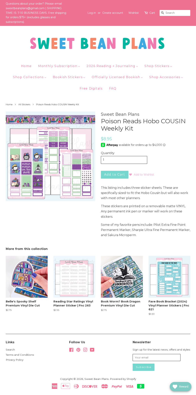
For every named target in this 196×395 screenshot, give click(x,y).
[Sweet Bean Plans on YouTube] (92, 350)
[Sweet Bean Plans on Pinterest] (78, 350)
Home (9, 104)
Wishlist (133, 13)
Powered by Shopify (123, 378)
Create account (112, 13)
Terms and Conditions (20, 354)
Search (10, 349)
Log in (91, 13)
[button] (141, 174)
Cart (152, 13)
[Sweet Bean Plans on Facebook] (71, 350)
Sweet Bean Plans (96, 378)
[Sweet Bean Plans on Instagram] (85, 350)
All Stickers (24, 104)
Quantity (107, 153)
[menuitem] (28, 65)
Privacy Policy (14, 359)
